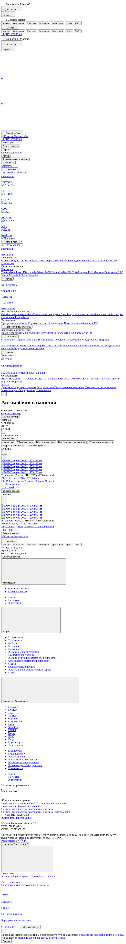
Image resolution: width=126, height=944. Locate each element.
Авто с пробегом (11, 146)
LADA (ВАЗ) (67, 272)
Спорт (95, 339)
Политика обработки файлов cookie (21, 806)
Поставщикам (91, 345)
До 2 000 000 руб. (44, 260)
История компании (27, 339)
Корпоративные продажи (24, 332)
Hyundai (32, 272)
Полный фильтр (10, 416)
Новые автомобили (19, 588)
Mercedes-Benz (102, 272)
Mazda (5, 275)
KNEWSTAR (55, 378)
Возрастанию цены (45, 442)
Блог (4, 345)
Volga (108, 378)
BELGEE (6, 378)
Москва (6, 23)
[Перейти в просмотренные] (26, 129)
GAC (120, 272)
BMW (48, 272)
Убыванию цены (25, 442)
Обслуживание (45, 387)
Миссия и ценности (18, 345)
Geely (12, 272)
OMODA (76, 378)
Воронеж (31, 23)
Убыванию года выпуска (101, 442)
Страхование (15, 640)
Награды (104, 339)
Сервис (6, 149)
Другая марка (15, 742)
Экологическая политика (69, 345)
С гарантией (27, 260)
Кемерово (44, 23)
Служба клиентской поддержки (46, 323)
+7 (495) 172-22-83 (11, 34)
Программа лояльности (14, 323)
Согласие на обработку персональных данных (27, 809)
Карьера (86, 339)
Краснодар (57, 23)
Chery (24, 275)
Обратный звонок (11, 557)
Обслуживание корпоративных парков (61, 332)
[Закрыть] (27, 859)
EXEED (16, 378)
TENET (85, 378)
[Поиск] (26, 75)
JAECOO (42, 378)
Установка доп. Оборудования (18, 390)
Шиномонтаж (43, 390)
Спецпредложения (11, 152)
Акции (12, 597)
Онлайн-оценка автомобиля (17, 314)
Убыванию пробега (36, 445)
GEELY (32, 378)
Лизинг (5, 332)
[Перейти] (1, 788)
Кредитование (16, 637)
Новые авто (8, 142)
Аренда (88, 332)
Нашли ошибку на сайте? (15, 844)
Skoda (55, 272)
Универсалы (89, 260)
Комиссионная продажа (47, 314)
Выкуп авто (14, 649)
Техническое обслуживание (100, 387)
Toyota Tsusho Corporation (52, 339)
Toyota (5, 272)
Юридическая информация (29, 348)
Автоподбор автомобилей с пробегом (29, 660)
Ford (91, 272)
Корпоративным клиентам (15, 159)
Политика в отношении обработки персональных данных (33, 803)
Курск (69, 23)
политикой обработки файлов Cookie (101, 934)
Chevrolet (33, 275)
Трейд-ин (13, 643)
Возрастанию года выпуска (71, 442)
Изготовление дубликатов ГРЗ (81, 323)
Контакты (6, 165)
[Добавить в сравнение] (4, 457)
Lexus (19, 272)
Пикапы (112, 260)
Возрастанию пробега (13, 445)
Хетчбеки (102, 260)
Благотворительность (42, 345)
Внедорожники (63, 260)
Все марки (7, 269)
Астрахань (18, 23)
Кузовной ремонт (26, 387)
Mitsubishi (15, 275)
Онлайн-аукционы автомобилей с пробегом (85, 314)
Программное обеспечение (69, 387)
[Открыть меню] (4, 394)
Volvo (114, 272)
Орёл (77, 23)
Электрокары (16, 381)
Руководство (74, 339)
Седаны (77, 260)
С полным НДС (10, 260)
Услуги (6, 156)
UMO (101, 378)
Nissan (41, 272)
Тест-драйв (14, 646)
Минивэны (7, 263)
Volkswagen (81, 272)
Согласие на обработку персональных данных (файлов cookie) (36, 812)
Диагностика (8, 387)
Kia (25, 272)
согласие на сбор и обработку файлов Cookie (40, 937)
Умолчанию (8, 442)
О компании (8, 162)
